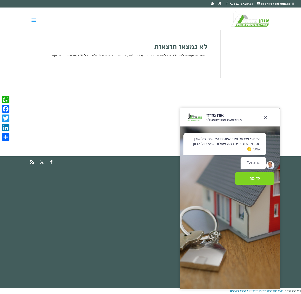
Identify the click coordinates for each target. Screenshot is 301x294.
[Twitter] (5, 118)
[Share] (5, 137)
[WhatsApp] (5, 99)
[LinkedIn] (5, 127)
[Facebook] (5, 109)
